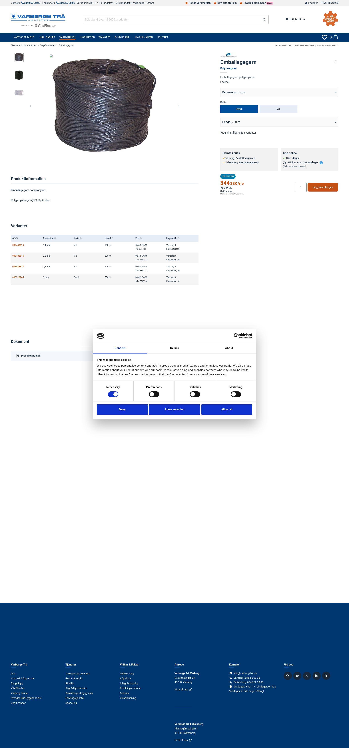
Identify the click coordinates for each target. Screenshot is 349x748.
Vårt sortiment (24, 37)
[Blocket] (326, 675)
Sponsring (71, 702)
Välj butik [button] (296, 19)
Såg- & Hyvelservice (76, 688)
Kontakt (163, 37)
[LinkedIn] (317, 675)
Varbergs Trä (19, 664)
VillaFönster (17, 688)
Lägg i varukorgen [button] (323, 187)
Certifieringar (18, 702)
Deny (122, 409)
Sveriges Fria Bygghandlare (26, 698)
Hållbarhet (47, 37)
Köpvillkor (125, 678)
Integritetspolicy (129, 683)
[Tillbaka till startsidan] (38, 17)
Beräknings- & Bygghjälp (79, 693)
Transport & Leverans (77, 673)
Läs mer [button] (224, 82)
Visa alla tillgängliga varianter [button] (238, 132)
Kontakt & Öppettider (23, 678)
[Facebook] (288, 675)
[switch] (154, 394)
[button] (264, 19)
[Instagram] (307, 675)
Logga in (313, 3)
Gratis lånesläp (73, 678)
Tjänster (104, 37)
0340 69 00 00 (32, 3)
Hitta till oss (181, 689)
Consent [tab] (120, 347)
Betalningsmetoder (130, 688)
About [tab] (229, 347)
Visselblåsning (128, 698)
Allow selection (174, 409)
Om (13, 673)
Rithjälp (69, 683)
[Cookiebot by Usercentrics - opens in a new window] (236, 336)
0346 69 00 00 (67, 3)
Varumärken (67, 37)
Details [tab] (174, 347)
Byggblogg (17, 683)
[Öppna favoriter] (324, 37)
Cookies (124, 693)
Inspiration (87, 37)
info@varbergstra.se (245, 673)
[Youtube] (297, 675)
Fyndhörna (122, 37)
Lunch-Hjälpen (143, 37)
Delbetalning (127, 673)
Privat (324, 3)
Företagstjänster (74, 698)
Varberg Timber (19, 693)
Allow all (226, 409)
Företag (333, 3)
